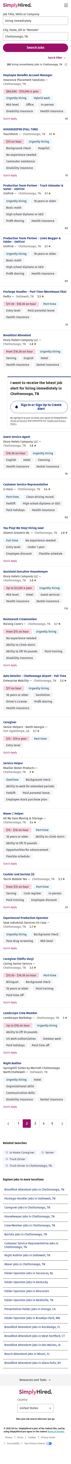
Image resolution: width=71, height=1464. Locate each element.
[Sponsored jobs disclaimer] (66, 64)
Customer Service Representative (25, 484)
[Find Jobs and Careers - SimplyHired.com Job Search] (17, 5)
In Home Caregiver (21, 1152)
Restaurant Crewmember (20, 619)
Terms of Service (18, 421)
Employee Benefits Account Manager (27, 75)
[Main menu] (66, 5)
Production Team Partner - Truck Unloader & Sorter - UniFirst (33, 187)
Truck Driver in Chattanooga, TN (30, 1165)
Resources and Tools (32, 1380)
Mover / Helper (13, 813)
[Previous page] (8, 1123)
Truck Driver (17, 1159)
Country (22, 1399)
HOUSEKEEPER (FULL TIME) (20, 129)
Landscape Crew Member (20, 1013)
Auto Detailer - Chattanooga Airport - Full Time (34, 676)
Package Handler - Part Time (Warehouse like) (34, 291)
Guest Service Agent (16, 437)
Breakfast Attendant (17, 335)
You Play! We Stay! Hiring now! (23, 528)
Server (49, 1152)
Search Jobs (35, 48)
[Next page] (62, 1123)
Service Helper (13, 763)
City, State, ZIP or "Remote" (21, 30)
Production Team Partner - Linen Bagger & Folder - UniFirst (32, 239)
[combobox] (35, 20)
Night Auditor (12, 1063)
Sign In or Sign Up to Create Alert (41, 407)
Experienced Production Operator (25, 918)
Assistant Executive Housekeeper (25, 571)
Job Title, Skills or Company (21, 14)
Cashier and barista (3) (18, 874)
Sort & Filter (55, 57)
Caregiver (9, 722)
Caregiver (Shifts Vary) (18, 959)
